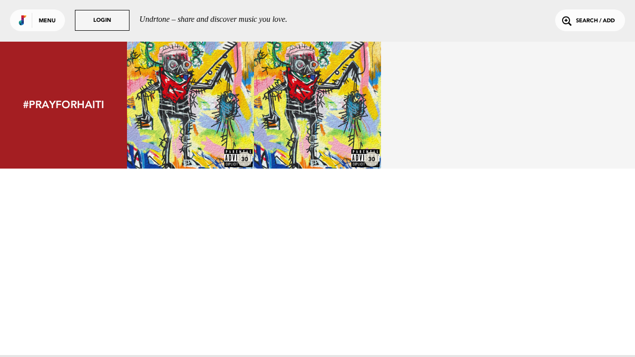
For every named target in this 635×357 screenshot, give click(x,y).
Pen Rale (317, 141)
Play (190, 105)
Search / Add (595, 21)
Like (164, 105)
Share (217, 105)
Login (102, 20)
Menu (47, 21)
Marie (190, 141)
